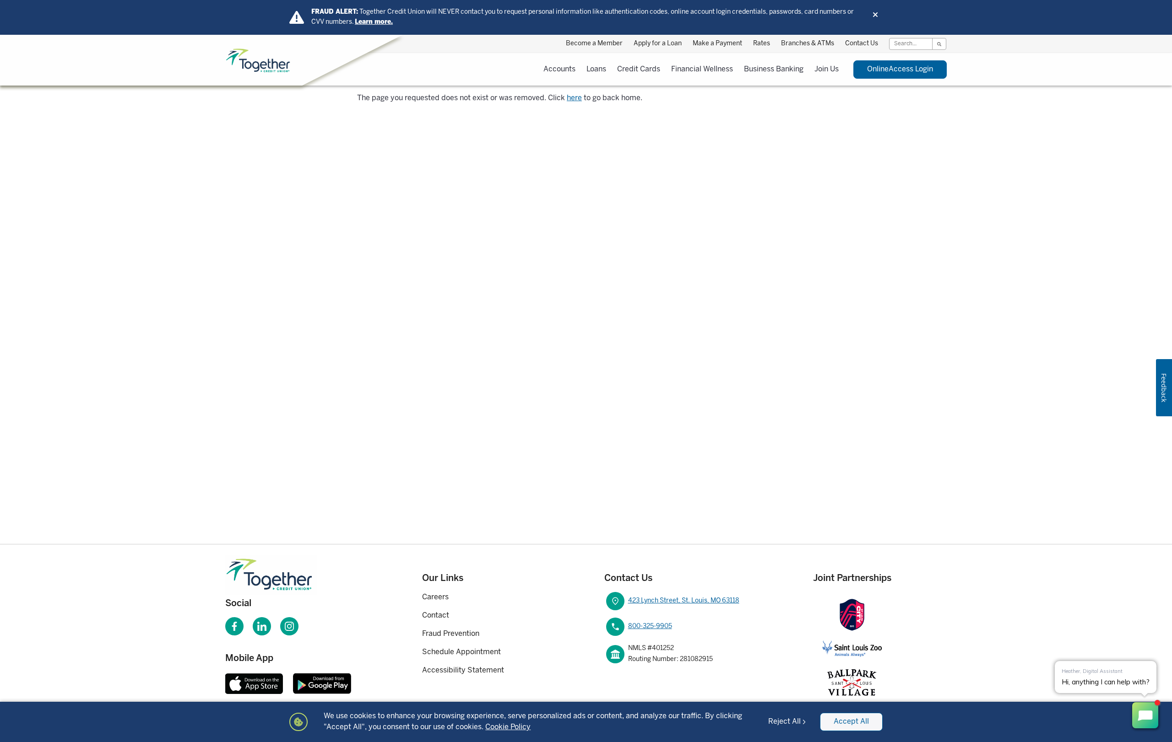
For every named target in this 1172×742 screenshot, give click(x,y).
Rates (761, 44)
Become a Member (594, 44)
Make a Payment (717, 44)
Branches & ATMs (807, 44)
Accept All (851, 721)
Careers (435, 597)
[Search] (939, 43)
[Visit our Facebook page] (234, 626)
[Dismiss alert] (875, 14)
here (574, 98)
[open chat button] (1145, 715)
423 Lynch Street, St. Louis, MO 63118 (683, 601)
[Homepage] (283, 575)
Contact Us (861, 44)
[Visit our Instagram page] (289, 626)
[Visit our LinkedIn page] (262, 626)
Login (900, 69)
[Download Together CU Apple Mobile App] (254, 683)
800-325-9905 (650, 626)
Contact (435, 615)
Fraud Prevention (450, 633)
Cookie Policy (508, 727)
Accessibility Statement (463, 670)
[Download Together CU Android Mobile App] (322, 683)
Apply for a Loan (658, 44)
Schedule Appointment (461, 652)
